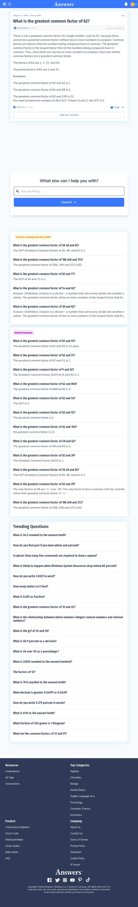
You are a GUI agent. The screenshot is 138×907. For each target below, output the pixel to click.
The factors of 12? (24, 672)
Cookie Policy (77, 858)
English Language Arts (82, 796)
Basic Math (36, 15)
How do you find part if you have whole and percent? (46, 545)
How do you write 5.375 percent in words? (39, 703)
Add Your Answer (69, 115)
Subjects (17, 15)
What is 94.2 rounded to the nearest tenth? (39, 535)
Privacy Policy (77, 845)
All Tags (9, 777)
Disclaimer (75, 852)
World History (77, 789)
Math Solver (11, 852)
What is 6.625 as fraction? (29, 597)
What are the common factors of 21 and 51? (40, 733)
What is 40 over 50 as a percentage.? (36, 651)
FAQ (7, 858)
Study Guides (12, 845)
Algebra (74, 771)
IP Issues (75, 864)
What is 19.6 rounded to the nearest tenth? (39, 682)
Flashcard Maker (14, 839)
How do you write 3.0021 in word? (34, 576)
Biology (74, 783)
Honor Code (12, 833)
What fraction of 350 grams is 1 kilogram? (39, 723)
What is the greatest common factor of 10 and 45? (44, 607)
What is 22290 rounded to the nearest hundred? (42, 662)
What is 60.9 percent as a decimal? (35, 641)
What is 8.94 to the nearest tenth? (34, 713)
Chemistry (75, 777)
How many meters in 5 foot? (30, 586)
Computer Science (80, 808)
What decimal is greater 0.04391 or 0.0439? (40, 692)
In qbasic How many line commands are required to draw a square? (55, 555)
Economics (76, 814)
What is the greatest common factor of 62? (51, 21)
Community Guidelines (17, 827)
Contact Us (76, 833)
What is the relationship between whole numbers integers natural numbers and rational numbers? (68, 618)
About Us (75, 827)
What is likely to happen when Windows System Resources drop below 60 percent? (65, 566)
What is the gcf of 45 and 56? (31, 631)
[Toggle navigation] (4, 4)
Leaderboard (12, 771)
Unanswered (12, 783)
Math (26, 15)
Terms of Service (79, 839)
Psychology (76, 802)
